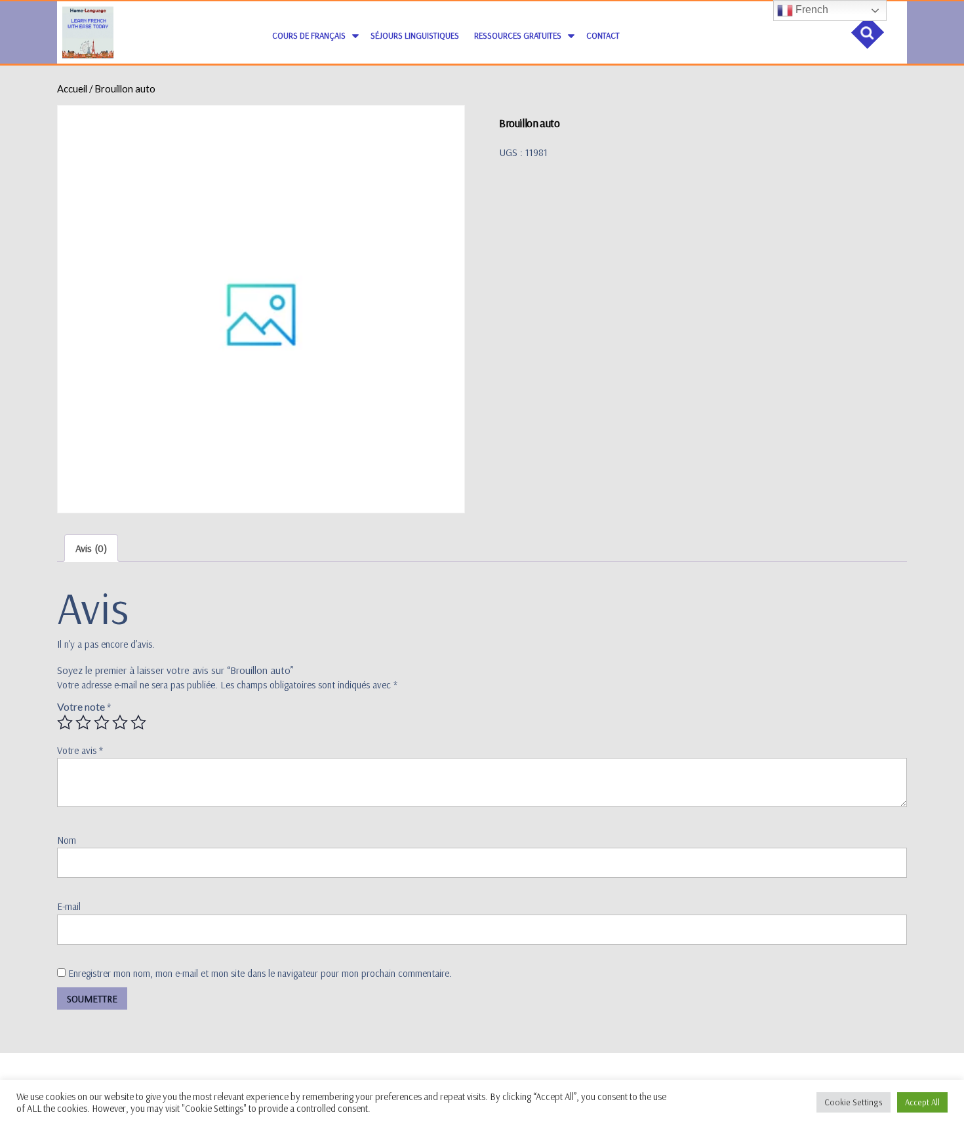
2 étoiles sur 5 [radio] (83, 722)
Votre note (84, 706)
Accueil (72, 88)
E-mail (69, 906)
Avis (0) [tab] (91, 548)
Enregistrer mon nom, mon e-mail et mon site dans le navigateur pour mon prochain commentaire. (260, 973)
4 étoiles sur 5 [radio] (120, 722)
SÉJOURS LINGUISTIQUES (415, 35)
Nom (66, 840)
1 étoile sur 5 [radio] (65, 722)
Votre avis (80, 750)
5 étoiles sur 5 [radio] (138, 722)
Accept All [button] (922, 1102)
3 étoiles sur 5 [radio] (102, 722)
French (810, 9)
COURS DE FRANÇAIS (309, 35)
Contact (603, 35)
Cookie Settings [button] (853, 1102)
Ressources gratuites (517, 35)
